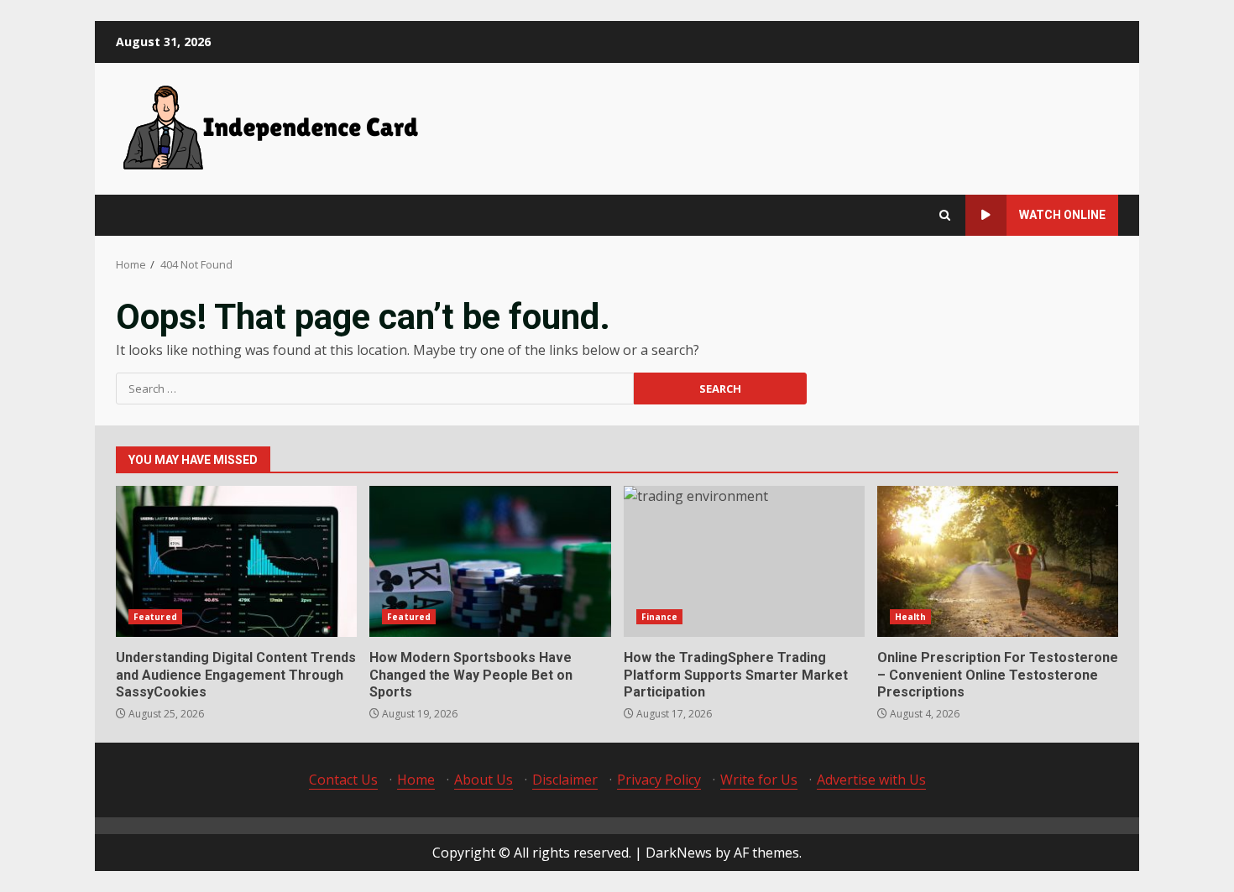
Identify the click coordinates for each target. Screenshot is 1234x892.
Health (911, 617)
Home (416, 779)
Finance (659, 617)
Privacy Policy (659, 779)
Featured (155, 617)
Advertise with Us (871, 779)
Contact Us (343, 779)
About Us (483, 779)
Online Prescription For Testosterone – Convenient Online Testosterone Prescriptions (997, 561)
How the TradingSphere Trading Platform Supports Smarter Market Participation (744, 561)
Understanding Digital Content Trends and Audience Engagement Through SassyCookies (236, 561)
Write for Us (758, 779)
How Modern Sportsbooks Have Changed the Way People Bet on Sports (489, 561)
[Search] (944, 215)
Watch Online (1062, 215)
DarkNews (679, 852)
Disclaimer (565, 779)
